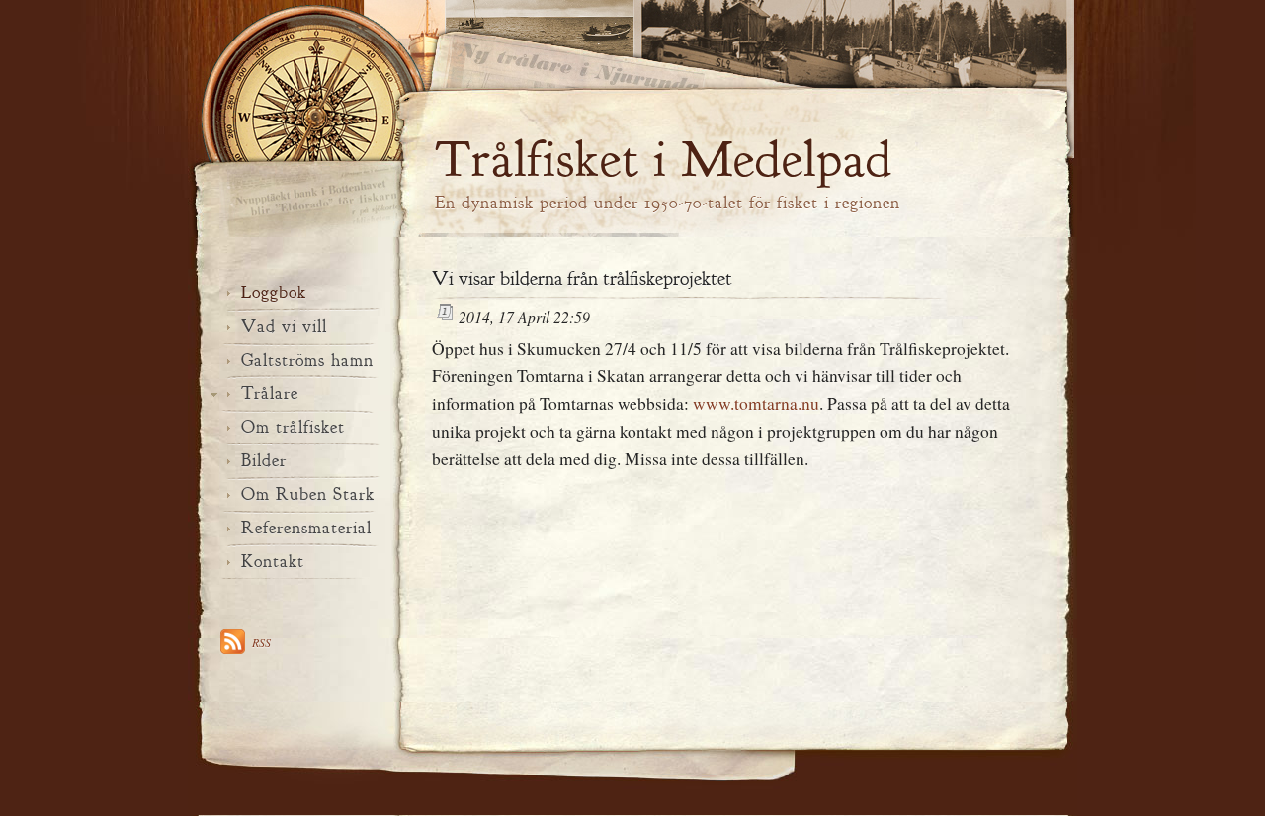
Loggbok (273, 293)
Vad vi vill (284, 326)
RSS (261, 642)
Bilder (264, 460)
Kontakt (272, 561)
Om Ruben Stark (308, 494)
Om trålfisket (293, 427)
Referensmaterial (306, 528)
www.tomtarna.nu (756, 403)
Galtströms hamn (307, 360)
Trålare (269, 393)
